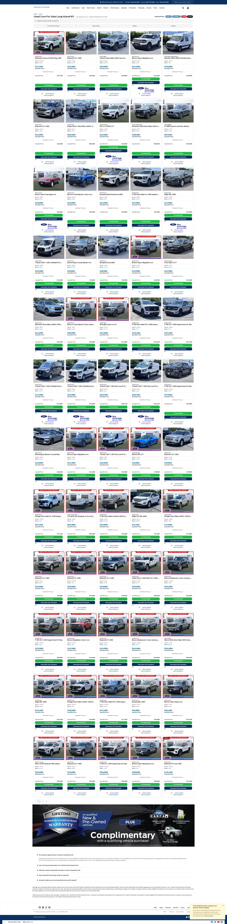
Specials (124, 8)
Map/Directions (15, 922)
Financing (141, 8)
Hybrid (99, 8)
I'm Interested (48, 85)
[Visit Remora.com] (189, 917)
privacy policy (209, 916)
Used (83, 8)
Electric (105, 8)
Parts (155, 8)
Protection (132, 8)
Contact (162, 8)
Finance (168, 907)
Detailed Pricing (48, 71)
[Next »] (46, 801)
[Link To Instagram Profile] (49, 907)
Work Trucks (91, 8)
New (67, 8)
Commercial (75, 8)
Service (149, 8)
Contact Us (29, 922)
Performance (114, 8)
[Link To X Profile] (43, 907)
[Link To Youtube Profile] (218, 922)
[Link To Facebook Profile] (39, 907)
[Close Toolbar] (4, 922)
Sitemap (171, 911)
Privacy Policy (180, 911)
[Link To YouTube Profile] (46, 907)
